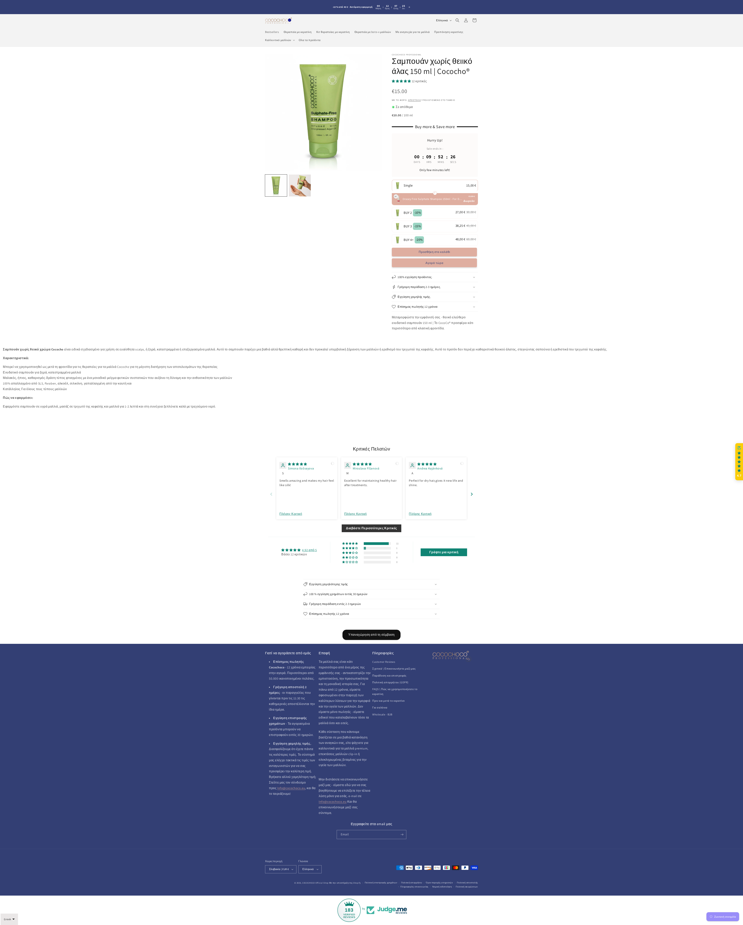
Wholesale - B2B (382, 714)
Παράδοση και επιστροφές (389, 675)
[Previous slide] (271, 494)
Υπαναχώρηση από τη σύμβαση (371, 635)
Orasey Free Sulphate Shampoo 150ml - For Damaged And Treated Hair (432, 199)
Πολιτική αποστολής (467, 882)
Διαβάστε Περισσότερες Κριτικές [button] (371, 528)
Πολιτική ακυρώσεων (467, 886)
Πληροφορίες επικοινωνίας (414, 886)
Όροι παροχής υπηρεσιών (439, 882)
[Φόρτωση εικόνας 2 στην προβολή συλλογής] (300, 185)
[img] (297, 464)
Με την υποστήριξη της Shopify (345, 882)
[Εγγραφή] (402, 834)
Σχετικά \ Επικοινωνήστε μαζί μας (394, 668)
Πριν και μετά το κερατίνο (388, 700)
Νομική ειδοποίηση (442, 886)
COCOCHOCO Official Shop (315, 882)
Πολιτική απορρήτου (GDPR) (390, 682)
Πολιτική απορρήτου (411, 882)
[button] (279, 40)
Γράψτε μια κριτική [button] (444, 552)
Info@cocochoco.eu (291, 788)
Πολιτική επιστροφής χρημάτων (381, 882)
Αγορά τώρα (434, 263)
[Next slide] (472, 494)
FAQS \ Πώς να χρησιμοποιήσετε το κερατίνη (394, 691)
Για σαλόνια (379, 707)
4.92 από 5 (309, 550)
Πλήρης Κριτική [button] (290, 514)
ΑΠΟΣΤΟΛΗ (414, 100)
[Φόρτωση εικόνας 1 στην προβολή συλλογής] (276, 185)
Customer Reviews (383, 662)
